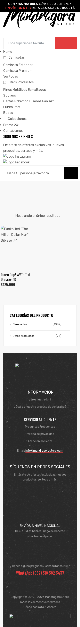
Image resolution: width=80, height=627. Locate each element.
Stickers (9, 95)
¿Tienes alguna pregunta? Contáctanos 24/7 (40, 566)
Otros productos (23, 336)
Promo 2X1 (11, 125)
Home (7, 52)
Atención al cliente (40, 441)
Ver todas (10, 76)
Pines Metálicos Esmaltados (24, 90)
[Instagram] (46, 489)
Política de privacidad (40, 434)
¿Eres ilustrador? (40, 399)
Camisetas (16, 57)
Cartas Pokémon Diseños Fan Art (28, 101)
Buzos (8, 113)
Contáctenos (13, 131)
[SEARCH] (66, 43)
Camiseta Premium (17, 71)
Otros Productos (21, 82)
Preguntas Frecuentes (40, 427)
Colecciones (16, 119)
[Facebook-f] (34, 489)
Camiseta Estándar (18, 65)
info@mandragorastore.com (44, 450)
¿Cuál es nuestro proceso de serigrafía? (40, 407)
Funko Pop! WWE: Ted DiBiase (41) (15, 276)
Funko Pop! (11, 107)
